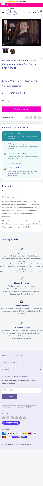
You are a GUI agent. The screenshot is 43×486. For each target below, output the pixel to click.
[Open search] (30, 12)
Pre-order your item (21, 109)
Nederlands (7, 407)
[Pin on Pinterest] (30, 117)
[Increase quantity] (25, 101)
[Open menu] (3, 12)
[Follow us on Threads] (12, 417)
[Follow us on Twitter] (7, 417)
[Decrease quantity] (13, 101)
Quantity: (5, 101)
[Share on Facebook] (26, 117)
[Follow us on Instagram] (16, 417)
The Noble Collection (12, 86)
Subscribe (9, 397)
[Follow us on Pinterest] (20, 417)
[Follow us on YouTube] (24, 417)
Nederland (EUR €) (24, 407)
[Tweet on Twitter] (35, 117)
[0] (39, 12)
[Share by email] (39, 117)
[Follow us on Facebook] (3, 417)
